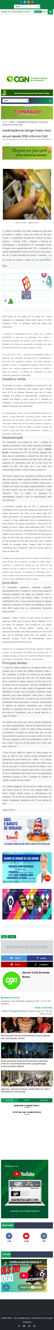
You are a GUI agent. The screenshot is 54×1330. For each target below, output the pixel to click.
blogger (9, 1100)
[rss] (28, 2)
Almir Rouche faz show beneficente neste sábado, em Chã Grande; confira (25, 1037)
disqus (27, 1100)
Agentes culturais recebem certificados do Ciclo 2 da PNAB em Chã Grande (25, 1090)
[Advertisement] (27, 43)
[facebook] (21, 2)
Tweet (18, 958)
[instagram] (32, 2)
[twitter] (24, 2)
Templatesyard (23, 1318)
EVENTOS (26, 12)
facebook (44, 1100)
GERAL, (7, 143)
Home (4, 122)
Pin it (17, 965)
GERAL (12, 122)
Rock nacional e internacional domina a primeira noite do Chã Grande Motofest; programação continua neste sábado (24, 1064)
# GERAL (12, 937)
